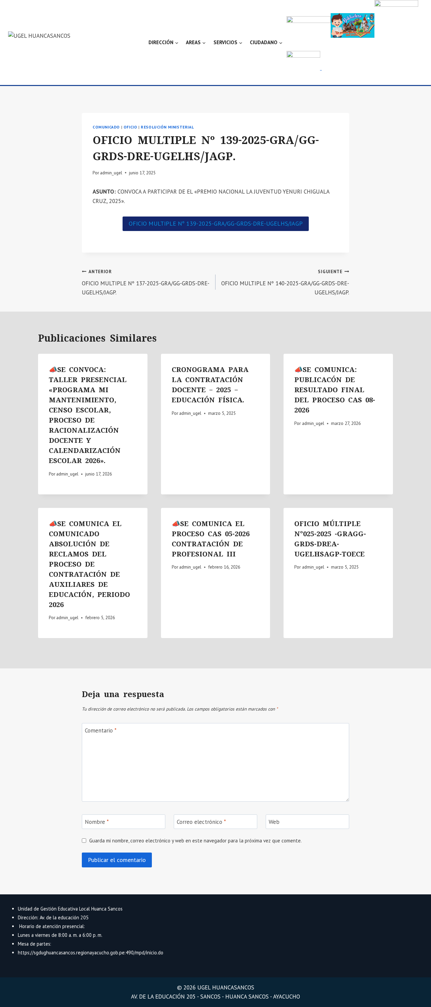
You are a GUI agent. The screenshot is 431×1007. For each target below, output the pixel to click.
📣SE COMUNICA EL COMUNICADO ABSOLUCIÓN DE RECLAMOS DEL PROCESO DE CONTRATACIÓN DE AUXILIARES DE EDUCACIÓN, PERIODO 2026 (89, 564)
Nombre (97, 822)
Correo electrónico (201, 822)
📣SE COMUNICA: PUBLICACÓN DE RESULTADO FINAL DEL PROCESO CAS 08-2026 (334, 389)
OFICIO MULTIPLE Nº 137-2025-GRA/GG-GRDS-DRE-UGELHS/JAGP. (145, 282)
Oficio (130, 127)
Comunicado (106, 127)
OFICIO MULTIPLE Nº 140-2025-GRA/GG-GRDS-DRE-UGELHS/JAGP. (285, 282)
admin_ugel (111, 173)
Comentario (101, 730)
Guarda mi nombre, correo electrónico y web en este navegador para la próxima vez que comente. (195, 840)
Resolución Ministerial (167, 127)
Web (274, 822)
